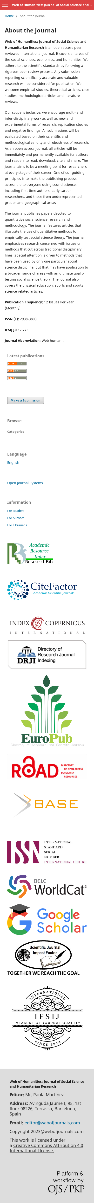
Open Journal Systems (25, 483)
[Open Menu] (5, 5)
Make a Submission (25, 400)
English (13, 462)
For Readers (15, 510)
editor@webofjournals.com (52, 1123)
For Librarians (17, 525)
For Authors (15, 518)
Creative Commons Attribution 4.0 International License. (46, 1147)
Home (9, 16)
